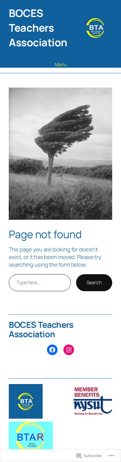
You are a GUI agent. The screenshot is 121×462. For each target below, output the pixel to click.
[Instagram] (68, 350)
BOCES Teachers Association (38, 28)
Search (94, 282)
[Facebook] (52, 350)
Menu (61, 64)
